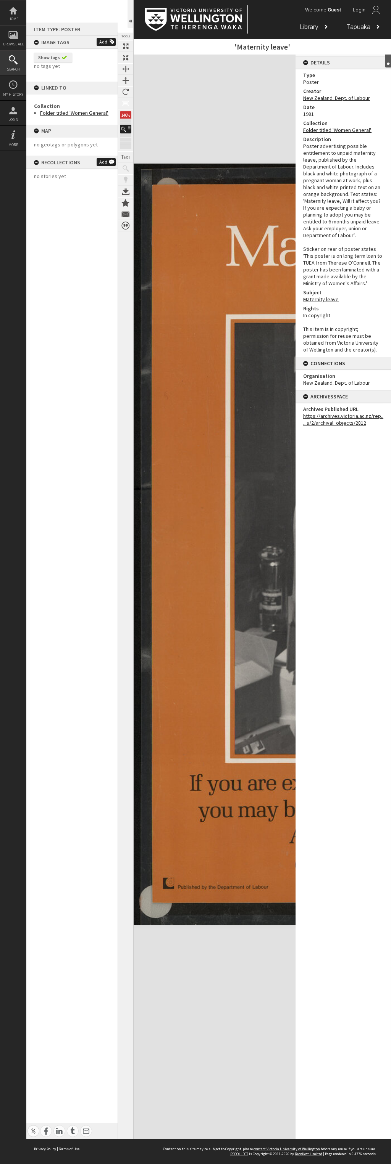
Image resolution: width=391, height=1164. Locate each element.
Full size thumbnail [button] (125, 46)
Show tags (49, 57)
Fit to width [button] (125, 69)
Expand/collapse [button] (388, 61)
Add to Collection (125, 203)
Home (13, 18)
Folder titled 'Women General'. (74, 112)
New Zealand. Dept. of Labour (336, 98)
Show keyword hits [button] (125, 168)
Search (13, 69)
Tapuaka (359, 27)
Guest (334, 10)
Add (103, 42)
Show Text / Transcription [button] (125, 157)
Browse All (13, 44)
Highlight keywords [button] (125, 180)
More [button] (13, 144)
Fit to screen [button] (125, 57)
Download (125, 191)
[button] (125, 129)
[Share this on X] (33, 1126)
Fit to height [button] (125, 80)
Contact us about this (125, 214)
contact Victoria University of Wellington (287, 1148)
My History (13, 94)
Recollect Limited (308, 1153)
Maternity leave (321, 299)
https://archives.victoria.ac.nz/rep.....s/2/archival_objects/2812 (343, 419)
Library (310, 27)
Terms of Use (69, 1148)
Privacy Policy (45, 1148)
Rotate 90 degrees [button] (125, 92)
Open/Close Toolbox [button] (130, 14)
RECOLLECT (239, 1153)
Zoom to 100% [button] (125, 103)
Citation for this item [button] (125, 225)
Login (13, 119)
